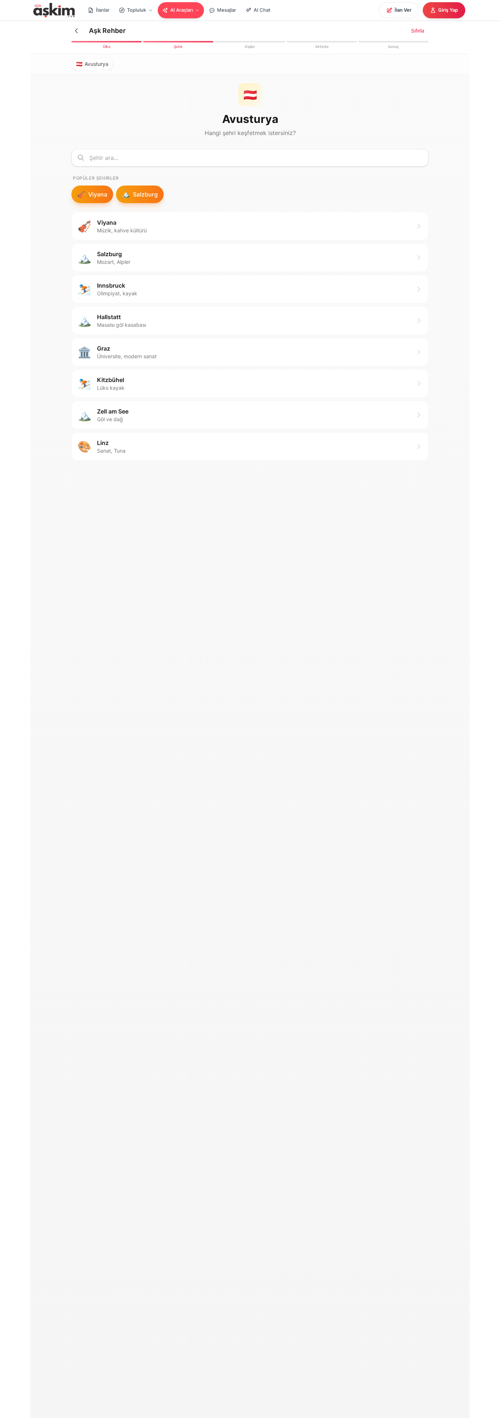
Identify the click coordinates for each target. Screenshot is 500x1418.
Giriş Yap (448, 10)
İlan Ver (403, 10)
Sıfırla (417, 30)
